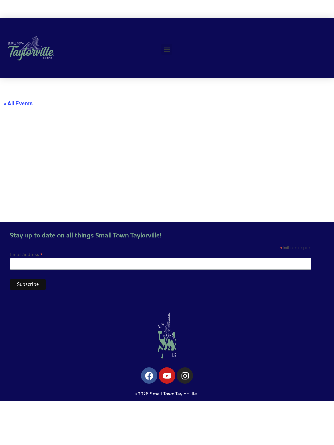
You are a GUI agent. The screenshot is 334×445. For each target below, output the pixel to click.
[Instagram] (185, 375)
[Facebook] (149, 375)
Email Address (26, 254)
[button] (166, 49)
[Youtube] (167, 375)
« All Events (18, 103)
